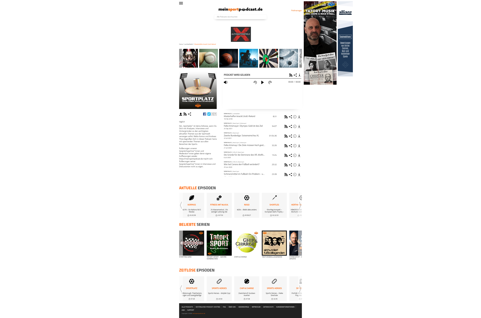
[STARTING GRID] (191, 243)
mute (225, 82)
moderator (181, 114)
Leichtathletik (188, 44)
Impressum (256, 307)
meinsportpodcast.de (198, 313)
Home (181, 44)
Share (295, 75)
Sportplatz (228, 113)
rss (185, 114)
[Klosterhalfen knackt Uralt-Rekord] (299, 116)
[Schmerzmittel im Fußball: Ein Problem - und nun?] (299, 174)
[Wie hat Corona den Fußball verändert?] (299, 164)
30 (255, 82)
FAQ (224, 307)
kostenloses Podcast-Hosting (208, 307)
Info (295, 117)
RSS (291, 75)
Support (190, 310)
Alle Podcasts (187, 307)
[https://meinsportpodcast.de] (240, 11)
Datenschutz (268, 307)
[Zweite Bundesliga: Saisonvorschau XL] (299, 136)
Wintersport (243, 123)
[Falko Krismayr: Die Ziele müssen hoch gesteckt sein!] (299, 145)
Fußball (235, 152)
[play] (262, 82)
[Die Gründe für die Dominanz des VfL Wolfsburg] (299, 155)
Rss (286, 117)
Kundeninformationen (285, 307)
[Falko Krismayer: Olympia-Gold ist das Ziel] (299, 126)
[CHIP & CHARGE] (246, 243)
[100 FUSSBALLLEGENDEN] (274, 243)
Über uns (232, 307)
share (190, 114)
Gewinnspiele (243, 307)
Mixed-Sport (236, 123)
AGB (183, 310)
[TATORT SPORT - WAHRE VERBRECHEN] (219, 243)
